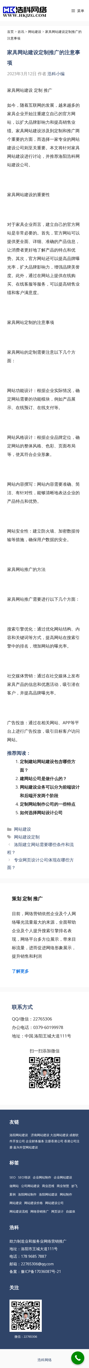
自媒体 (70, 1211)
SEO (12, 1177)
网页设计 (57, 1211)
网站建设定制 (27, 837)
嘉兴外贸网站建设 (25, 1147)
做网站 (14, 1186)
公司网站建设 (30, 1186)
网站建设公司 (54, 1203)
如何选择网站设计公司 (41, 812)
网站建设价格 (33, 1203)
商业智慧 (63, 1186)
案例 (12, 1194)
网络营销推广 (39, 1211)
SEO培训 (24, 1177)
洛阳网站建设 (18, 1135)
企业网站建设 (63, 1177)
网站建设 (22, 829)
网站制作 (66, 1194)
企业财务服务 (35, 1141)
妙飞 (74, 1186)
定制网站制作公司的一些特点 (47, 804)
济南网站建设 (40, 1135)
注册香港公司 (54, 1141)
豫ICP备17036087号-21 (41, 1271)
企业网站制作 (42, 1177)
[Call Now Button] (77, 1357)
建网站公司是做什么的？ (43, 778)
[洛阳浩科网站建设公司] (24, 10)
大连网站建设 (59, 1135)
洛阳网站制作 (27, 1194)
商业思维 (48, 1186)
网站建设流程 (18, 1211)
